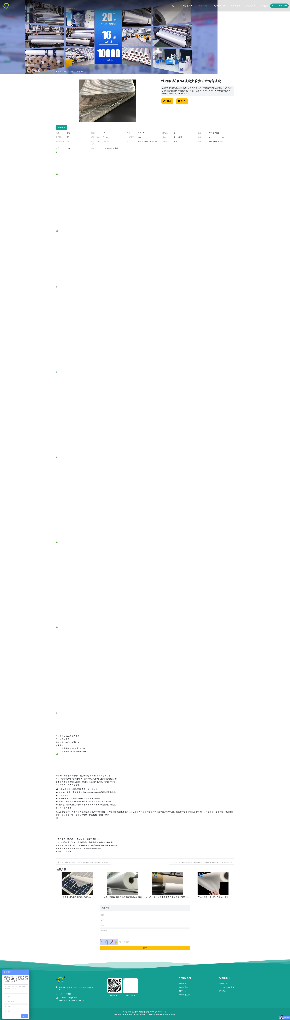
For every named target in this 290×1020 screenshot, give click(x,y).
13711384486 (280, 5)
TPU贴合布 (183, 987)
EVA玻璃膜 (80, 72)
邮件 (183, 101)
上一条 (83, 862)
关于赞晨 (249, 5)
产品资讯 (235, 5)
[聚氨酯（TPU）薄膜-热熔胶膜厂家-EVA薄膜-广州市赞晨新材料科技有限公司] (6, 5)
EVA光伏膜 (223, 983)
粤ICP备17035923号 (158, 1012)
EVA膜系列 (202, 5)
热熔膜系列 (219, 5)
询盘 (168, 101)
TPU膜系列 (186, 5)
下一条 (201, 862)
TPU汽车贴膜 (184, 994)
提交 (145, 948)
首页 (173, 5)
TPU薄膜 (182, 983)
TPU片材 (182, 991)
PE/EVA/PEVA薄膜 (226, 987)
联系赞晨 (264, 5)
